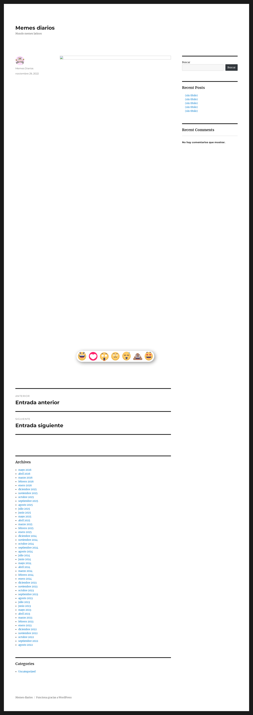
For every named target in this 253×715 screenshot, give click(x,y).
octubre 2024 (26, 543)
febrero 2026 (26, 481)
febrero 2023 (25, 621)
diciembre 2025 (27, 489)
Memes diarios (35, 28)
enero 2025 (25, 532)
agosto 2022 (25, 644)
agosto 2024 (25, 551)
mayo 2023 (24, 609)
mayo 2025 (24, 516)
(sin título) (191, 95)
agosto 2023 (25, 598)
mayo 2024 (24, 563)
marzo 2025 (25, 524)
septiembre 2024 (28, 547)
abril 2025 (24, 520)
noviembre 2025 (28, 493)
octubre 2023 (26, 590)
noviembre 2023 (27, 586)
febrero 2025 (26, 528)
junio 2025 (24, 512)
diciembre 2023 (27, 582)
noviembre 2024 (28, 539)
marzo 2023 (25, 617)
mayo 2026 (24, 469)
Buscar (186, 62)
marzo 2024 (25, 571)
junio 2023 (24, 606)
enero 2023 (24, 625)
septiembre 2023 (28, 594)
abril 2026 (24, 473)
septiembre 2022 (28, 641)
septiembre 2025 (28, 501)
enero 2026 (25, 485)
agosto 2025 (25, 504)
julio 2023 (24, 602)
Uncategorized (27, 671)
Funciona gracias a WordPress (54, 697)
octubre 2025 (26, 497)
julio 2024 (24, 555)
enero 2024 (25, 578)
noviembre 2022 (28, 633)
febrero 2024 (26, 574)
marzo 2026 (25, 477)
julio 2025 (24, 508)
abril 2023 (24, 613)
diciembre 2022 (27, 629)
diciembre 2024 (27, 536)
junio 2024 (24, 559)
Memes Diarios (24, 68)
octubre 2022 (26, 637)
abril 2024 (24, 567)
